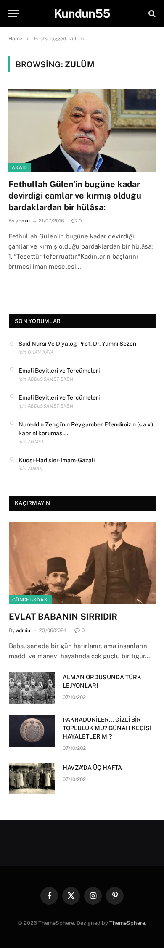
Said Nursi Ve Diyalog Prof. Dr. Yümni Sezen (77, 343)
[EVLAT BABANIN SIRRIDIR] (82, 563)
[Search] (151, 13)
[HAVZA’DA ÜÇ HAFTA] (32, 778)
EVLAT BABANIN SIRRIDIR (63, 617)
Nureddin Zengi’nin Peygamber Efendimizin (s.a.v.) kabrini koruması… (86, 429)
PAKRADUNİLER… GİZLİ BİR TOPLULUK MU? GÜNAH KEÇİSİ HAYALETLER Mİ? (107, 728)
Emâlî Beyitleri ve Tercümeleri (59, 370)
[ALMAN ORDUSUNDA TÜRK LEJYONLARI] (32, 688)
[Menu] (13, 13)
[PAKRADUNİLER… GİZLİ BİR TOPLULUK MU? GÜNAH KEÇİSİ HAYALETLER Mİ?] (32, 731)
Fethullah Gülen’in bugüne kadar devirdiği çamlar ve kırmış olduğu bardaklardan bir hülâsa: (74, 195)
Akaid (19, 167)
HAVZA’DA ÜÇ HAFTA (92, 767)
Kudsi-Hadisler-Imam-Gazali (57, 460)
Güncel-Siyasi (30, 599)
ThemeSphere (127, 923)
